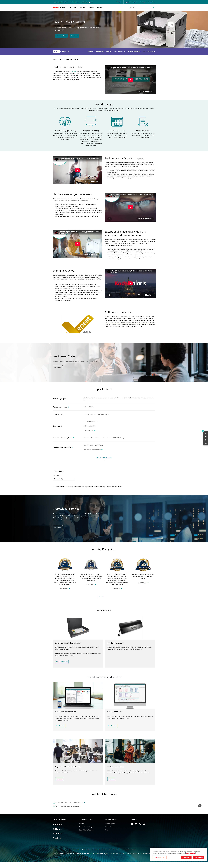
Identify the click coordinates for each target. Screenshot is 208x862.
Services (57, 838)
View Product (60, 726)
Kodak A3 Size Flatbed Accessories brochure (67, 806)
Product (56, 51)
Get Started (57, 367)
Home (54, 59)
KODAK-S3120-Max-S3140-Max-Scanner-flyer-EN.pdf (69, 802)
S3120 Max (73, 71)
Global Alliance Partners (86, 830)
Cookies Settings (159, 857)
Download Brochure (61, 661)
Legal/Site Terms (85, 849)
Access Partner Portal (62, 2)
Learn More (59, 779)
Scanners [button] (91, 8)
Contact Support (110, 823)
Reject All (186, 857)
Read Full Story (64, 588)
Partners (81, 823)
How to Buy (74, 36)
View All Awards (103, 597)
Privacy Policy (75, 849)
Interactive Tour (61, 36)
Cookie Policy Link (190, 853)
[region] (178, 854)
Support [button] (126, 2)
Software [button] (82, 8)
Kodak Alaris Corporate (87, 2)
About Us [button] (134, 2)
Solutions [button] (72, 8)
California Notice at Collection (99, 849)
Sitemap (133, 849)
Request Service (110, 826)
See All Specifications (104, 457)
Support (64, 51)
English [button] (119, 2)
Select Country (57, 475)
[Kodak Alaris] (59, 7)
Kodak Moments (74, 2)
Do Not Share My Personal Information (119, 849)
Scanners (61, 59)
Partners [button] (142, 2)
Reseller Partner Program (87, 826)
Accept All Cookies (198, 857)
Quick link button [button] (203, 431)
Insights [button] (100, 8)
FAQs (106, 830)
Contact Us (151, 2)
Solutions (57, 824)
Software (57, 829)
